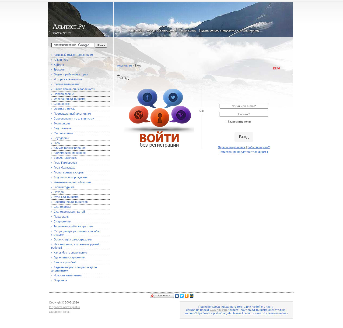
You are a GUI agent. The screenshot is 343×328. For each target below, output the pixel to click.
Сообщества (62, 104)
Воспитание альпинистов (71, 202)
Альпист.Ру (68, 26)
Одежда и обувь (64, 108)
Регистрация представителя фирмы (244, 152)
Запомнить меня (240, 122)
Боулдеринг (61, 138)
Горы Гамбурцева (65, 162)
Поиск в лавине (64, 94)
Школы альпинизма (67, 84)
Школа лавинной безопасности (74, 89)
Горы (57, 143)
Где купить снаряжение (69, 257)
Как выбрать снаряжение (70, 252)
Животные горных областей (72, 182)
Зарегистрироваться (231, 147)
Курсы (151, 30)
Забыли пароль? (259, 147)
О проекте (60, 280)
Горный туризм (64, 187)
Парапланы (61, 216)
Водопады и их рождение (71, 177)
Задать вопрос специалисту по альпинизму (229, 30)
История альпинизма (68, 79)
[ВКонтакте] (177, 296)
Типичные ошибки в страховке (74, 226)
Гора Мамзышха (64, 167)
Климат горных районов (69, 148)
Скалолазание (63, 133)
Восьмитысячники (65, 157)
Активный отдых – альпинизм (73, 54)
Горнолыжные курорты (69, 172)
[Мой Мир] (191, 296)
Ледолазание (63, 128)
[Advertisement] (203, 52)
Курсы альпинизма (66, 197)
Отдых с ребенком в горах (71, 74)
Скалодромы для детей (69, 211)
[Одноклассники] (186, 296)
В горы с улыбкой (65, 262)
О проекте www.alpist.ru (64, 307)
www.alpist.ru (61, 33)
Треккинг (59, 69)
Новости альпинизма (68, 275)
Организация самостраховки (73, 239)
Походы (59, 192)
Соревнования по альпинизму (74, 118)
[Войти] (159, 147)
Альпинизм (136, 30)
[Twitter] (181, 296)
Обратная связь (59, 312)
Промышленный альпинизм (72, 113)
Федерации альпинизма (70, 99)
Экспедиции (62, 123)
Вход (276, 68)
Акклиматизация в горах (70, 153)
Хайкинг (59, 64)
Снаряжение (187, 30)
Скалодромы (167, 30)
